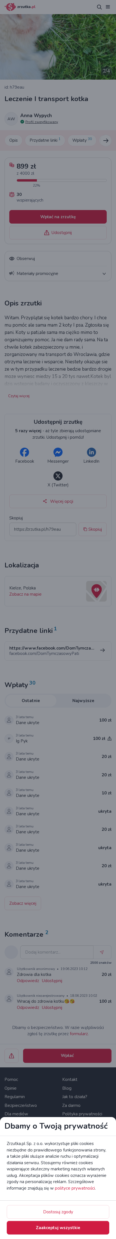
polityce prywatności (75, 1188)
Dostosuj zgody (58, 1212)
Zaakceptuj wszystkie (58, 1228)
